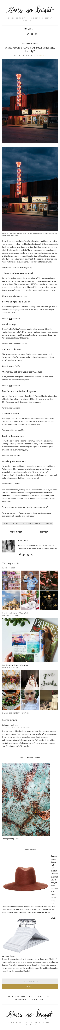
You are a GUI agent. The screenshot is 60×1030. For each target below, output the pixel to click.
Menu (31, 29)
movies (29, 523)
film (22, 523)
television (47, 523)
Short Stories (35, 996)
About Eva (13, 996)
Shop (42, 999)
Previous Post (16, 532)
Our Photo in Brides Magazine (15, 665)
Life (23, 996)
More (34, 999)
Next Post (44, 532)
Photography (22, 999)
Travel (48, 996)
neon (37, 523)
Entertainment (30, 43)
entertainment (10, 523)
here (10, 296)
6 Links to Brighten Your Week (15, 613)
